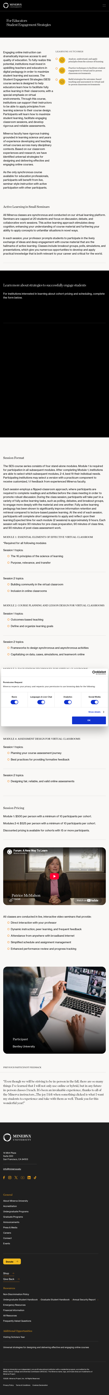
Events (6, 1243)
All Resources (10, 1315)
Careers (7, 1232)
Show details (94, 712)
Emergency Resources (14, 1305)
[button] (104, 5)
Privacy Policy (8, 1385)
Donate (9, 1261)
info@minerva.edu (12, 1169)
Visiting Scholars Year (14, 1337)
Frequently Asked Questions (17, 1321)
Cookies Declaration (40, 1385)
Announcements (11, 1222)
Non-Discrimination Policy (16, 1294)
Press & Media (10, 1227)
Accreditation (10, 1206)
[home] (12, 5)
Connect (7, 1238)
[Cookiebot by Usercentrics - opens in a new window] (94, 673)
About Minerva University (15, 1200)
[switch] (41, 702)
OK (89, 720)
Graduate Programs (13, 1216)
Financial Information (13, 1310)
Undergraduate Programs (15, 1211)
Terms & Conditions (23, 1385)
